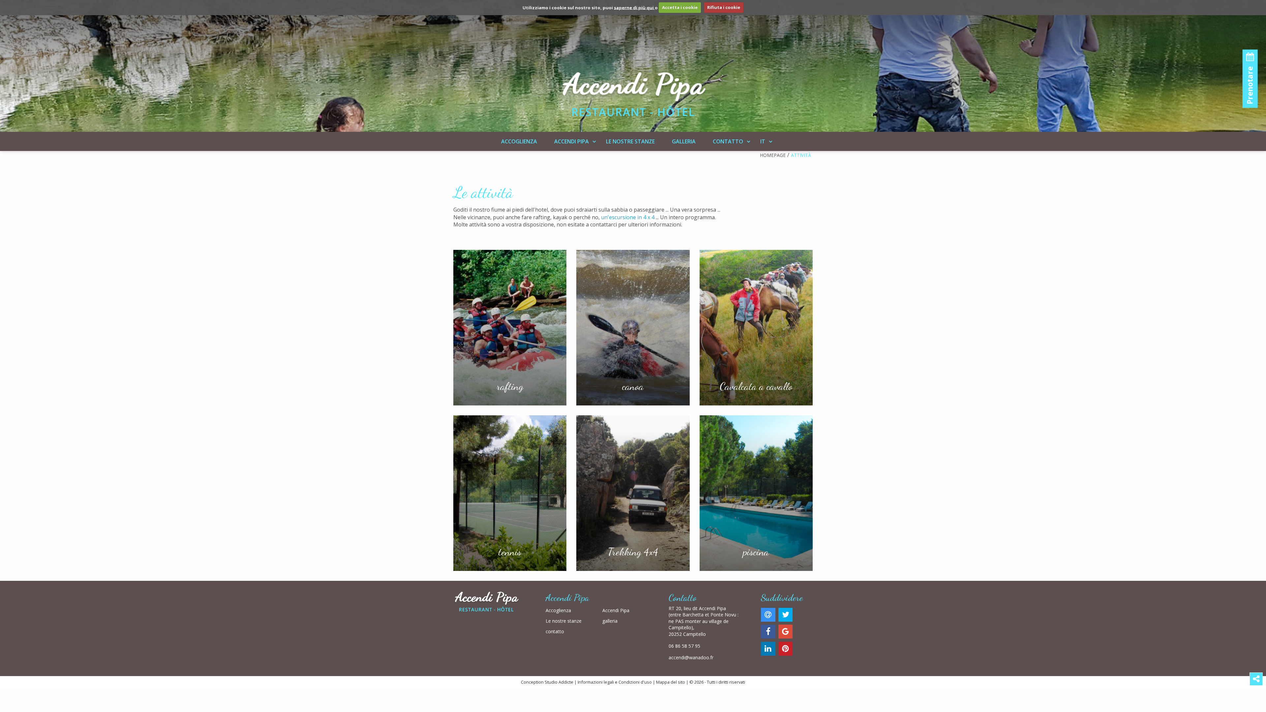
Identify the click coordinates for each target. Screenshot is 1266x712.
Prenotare (1250, 84)
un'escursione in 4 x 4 (627, 217)
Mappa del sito (670, 682)
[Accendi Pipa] (633, 63)
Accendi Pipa (571, 141)
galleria (684, 141)
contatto (728, 141)
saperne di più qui (634, 7)
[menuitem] (519, 141)
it (762, 141)
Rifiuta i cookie (723, 7)
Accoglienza (519, 141)
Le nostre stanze (630, 141)
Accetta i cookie (680, 7)
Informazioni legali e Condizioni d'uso (615, 682)
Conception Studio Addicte (547, 682)
